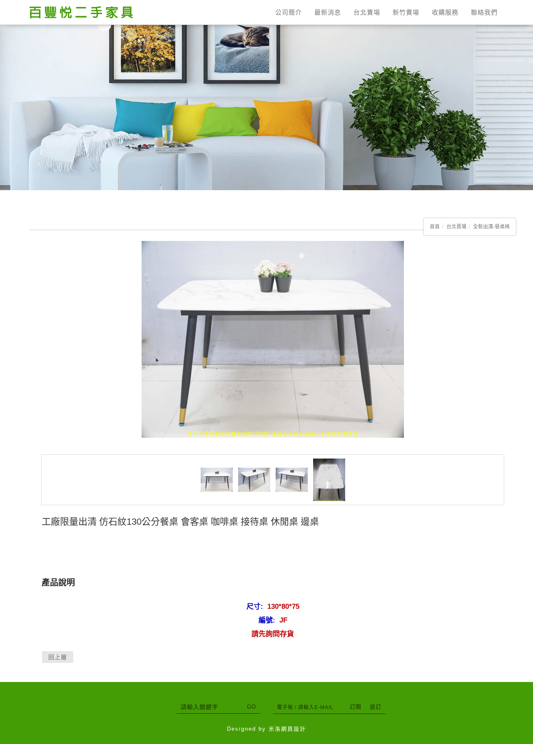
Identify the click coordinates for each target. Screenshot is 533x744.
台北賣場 (367, 12)
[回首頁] (81, 12)
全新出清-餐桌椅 (491, 227)
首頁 (435, 227)
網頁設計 (293, 729)
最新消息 (327, 12)
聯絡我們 (484, 12)
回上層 (57, 657)
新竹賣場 (406, 12)
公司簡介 (288, 12)
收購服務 (445, 12)
